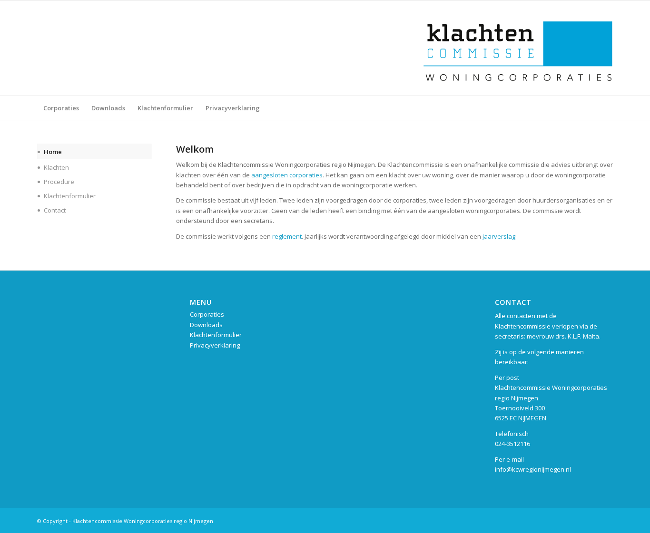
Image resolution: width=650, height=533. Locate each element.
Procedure (59, 181)
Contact (55, 210)
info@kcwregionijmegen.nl (533, 469)
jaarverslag (499, 236)
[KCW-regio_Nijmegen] (518, 48)
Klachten (56, 167)
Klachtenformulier (70, 196)
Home (53, 151)
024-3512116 (512, 443)
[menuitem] (61, 108)
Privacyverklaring (215, 345)
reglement (287, 236)
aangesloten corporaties (287, 175)
